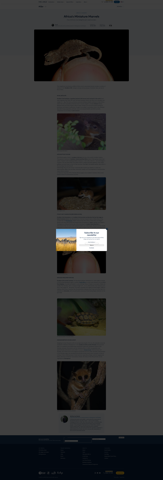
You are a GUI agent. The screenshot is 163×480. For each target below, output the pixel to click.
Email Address (91, 242)
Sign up (91, 245)
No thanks (91, 247)
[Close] (107, 229)
